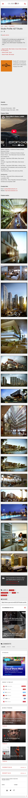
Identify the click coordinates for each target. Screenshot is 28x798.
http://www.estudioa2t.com (11, 190)
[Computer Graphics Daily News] (13, 4)
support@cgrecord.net (12, 581)
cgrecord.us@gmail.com (12, 583)
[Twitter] (10, 790)
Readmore (5, 726)
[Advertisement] (13, 88)
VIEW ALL (23, 767)
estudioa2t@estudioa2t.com (10, 188)
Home (2, 26)
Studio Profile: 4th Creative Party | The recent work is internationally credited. (13, 620)
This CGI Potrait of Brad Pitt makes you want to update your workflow (13, 721)
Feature (6, 26)
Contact (15, 784)
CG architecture (11, 26)
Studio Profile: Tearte (7, 52)
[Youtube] (7, 790)
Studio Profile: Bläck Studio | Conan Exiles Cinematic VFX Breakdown (13, 634)
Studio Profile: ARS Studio (8, 54)
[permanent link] (4, 31)
